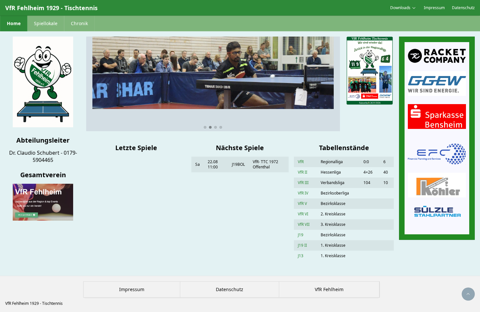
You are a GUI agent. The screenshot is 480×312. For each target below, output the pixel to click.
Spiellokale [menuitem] (45, 23)
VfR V (302, 203)
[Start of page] (468, 294)
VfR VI (303, 214)
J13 (300, 255)
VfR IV (303, 193)
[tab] (205, 127)
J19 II (302, 245)
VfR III (303, 182)
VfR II (302, 172)
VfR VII (304, 224)
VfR (301, 161)
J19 (300, 235)
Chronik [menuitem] (79, 23)
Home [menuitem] (14, 23)
